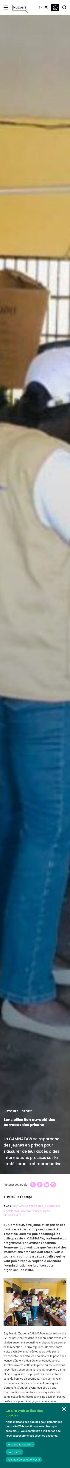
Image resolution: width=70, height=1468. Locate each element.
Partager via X (33, 1185)
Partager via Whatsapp (53, 1185)
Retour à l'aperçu (19, 1196)
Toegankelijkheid (55, 7)
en (41, 7)
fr (46, 7)
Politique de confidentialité (23, 1459)
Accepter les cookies (20, 1444)
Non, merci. (14, 1452)
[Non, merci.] (64, 1409)
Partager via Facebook (40, 1185)
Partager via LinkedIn (46, 1185)
